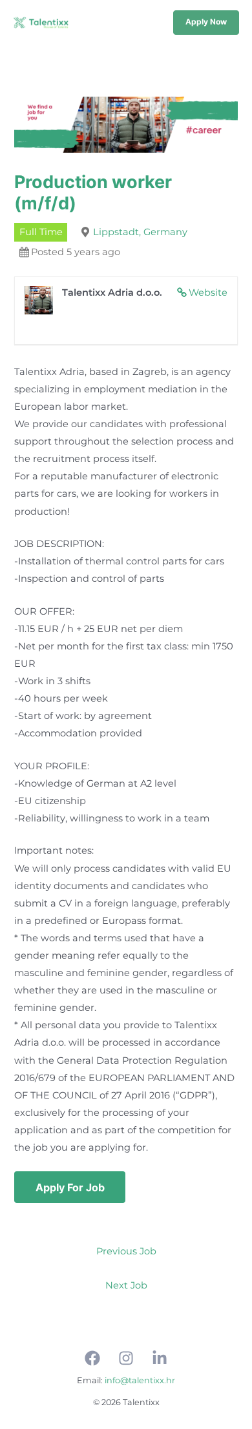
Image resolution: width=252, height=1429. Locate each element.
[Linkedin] (159, 1358)
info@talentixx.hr (140, 1380)
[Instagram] (126, 1358)
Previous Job (126, 1251)
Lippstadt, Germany (140, 232)
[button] (206, 22)
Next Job (126, 1285)
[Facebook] (92, 1358)
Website (208, 292)
